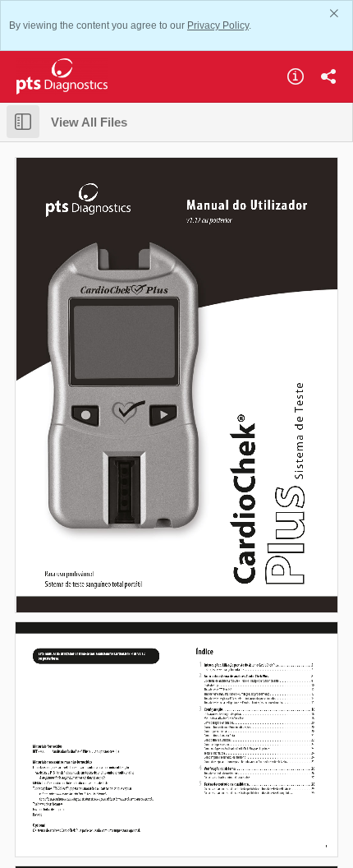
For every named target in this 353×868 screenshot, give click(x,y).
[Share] (328, 76)
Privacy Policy (218, 25)
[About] (295, 76)
